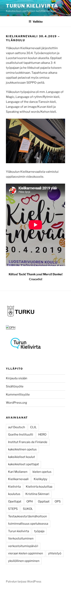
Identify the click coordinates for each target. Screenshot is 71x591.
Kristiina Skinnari (37, 494)
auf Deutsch (16, 427)
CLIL (33, 427)
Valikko (38, 21)
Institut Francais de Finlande (27, 442)
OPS (58, 501)
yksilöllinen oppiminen (23, 561)
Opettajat (14, 501)
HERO (42, 434)
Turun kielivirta (18, 531)
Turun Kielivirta (32, 6)
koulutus (14, 494)
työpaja (39, 531)
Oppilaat (44, 501)
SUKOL (28, 509)
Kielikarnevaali (18, 479)
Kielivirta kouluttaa (39, 486)
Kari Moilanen (17, 472)
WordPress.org (16, 402)
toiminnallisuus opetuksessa (28, 523)
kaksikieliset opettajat (23, 464)
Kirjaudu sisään (16, 378)
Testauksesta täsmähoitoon (27, 516)
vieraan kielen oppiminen (25, 553)
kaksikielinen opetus (22, 449)
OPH (29, 501)
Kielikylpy (40, 479)
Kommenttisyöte (18, 394)
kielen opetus (42, 472)
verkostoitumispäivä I (23, 546)
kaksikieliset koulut (21, 457)
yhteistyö (54, 553)
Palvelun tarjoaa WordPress (23, 581)
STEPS (13, 509)
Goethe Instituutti (20, 434)
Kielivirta (14, 486)
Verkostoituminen (21, 538)
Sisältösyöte (14, 386)
